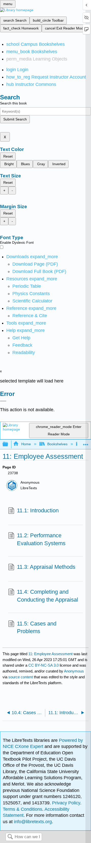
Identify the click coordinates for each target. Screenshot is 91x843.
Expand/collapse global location (85, 443)
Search (10, 837)
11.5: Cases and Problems (36, 627)
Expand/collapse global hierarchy (8, 444)
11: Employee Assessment (50, 654)
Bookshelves (57, 444)
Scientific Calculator (32, 300)
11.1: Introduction (38, 510)
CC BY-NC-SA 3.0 (43, 665)
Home (26, 444)
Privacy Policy (66, 802)
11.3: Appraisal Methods (46, 567)
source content (20, 677)
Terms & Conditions (22, 809)
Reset (8, 156)
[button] (22, 345)
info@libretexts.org (32, 821)
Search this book (13, 103)
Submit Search (15, 119)
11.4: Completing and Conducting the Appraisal (47, 596)
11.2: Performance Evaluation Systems (41, 539)
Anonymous (74, 671)
